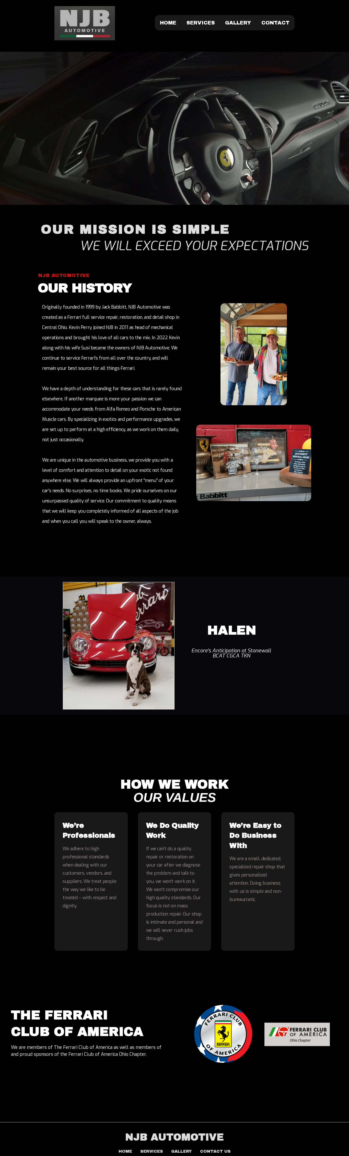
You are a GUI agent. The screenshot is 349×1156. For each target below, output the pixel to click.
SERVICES (201, 23)
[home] (84, 23)
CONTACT (275, 23)
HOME (168, 23)
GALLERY (238, 23)
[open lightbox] (253, 373)
